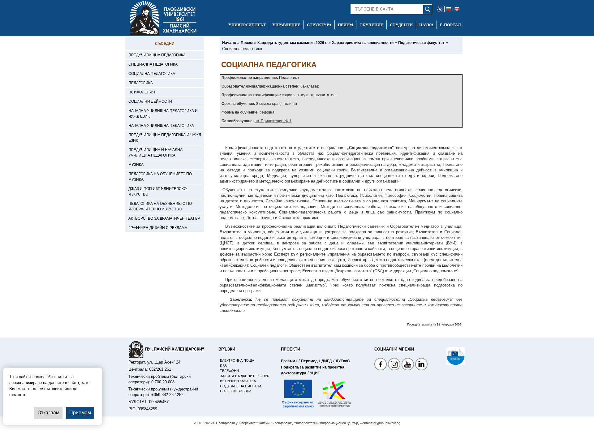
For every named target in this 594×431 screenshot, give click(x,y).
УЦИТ (315, 373)
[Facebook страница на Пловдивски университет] (380, 365)
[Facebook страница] (394, 365)
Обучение (371, 25)
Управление (286, 25)
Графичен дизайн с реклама (157, 228)
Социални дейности (150, 101)
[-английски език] (457, 9)
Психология (141, 92)
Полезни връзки (235, 391)
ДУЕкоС (343, 361)
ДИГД (326, 361)
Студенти (401, 25)
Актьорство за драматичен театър (164, 218)
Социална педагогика (151, 73)
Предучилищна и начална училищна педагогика (155, 152)
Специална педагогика (153, 64)
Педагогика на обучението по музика (160, 177)
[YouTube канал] (408, 365)
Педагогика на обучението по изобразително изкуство (160, 206)
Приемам (80, 412)
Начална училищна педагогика (161, 125)
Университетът (247, 25)
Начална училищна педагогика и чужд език (163, 114)
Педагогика (140, 83)
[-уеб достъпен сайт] (440, 9)
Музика (136, 164)
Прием (345, 25)
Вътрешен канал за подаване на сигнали (240, 383)
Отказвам (48, 412)
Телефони (229, 371)
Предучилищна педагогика (157, 55)
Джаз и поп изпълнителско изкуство (157, 191)
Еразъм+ (289, 361)
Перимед (309, 361)
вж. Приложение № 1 (273, 121)
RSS (223, 366)
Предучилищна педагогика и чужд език (164, 138)
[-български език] (449, 9)
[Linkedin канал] (421, 365)
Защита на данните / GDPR (244, 376)
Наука (426, 25)
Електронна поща (237, 360)
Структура (319, 25)
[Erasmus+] (446, 356)
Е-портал (450, 25)
